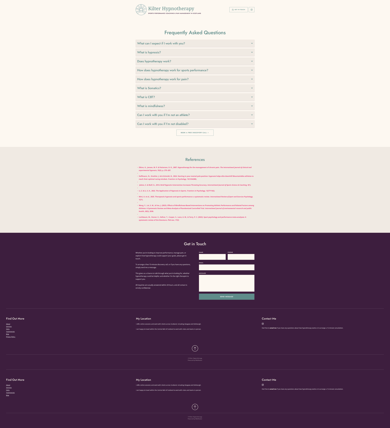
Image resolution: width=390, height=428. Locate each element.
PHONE (230, 252)
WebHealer (198, 360)
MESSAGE (202, 273)
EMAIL (201, 263)
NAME (201, 252)
